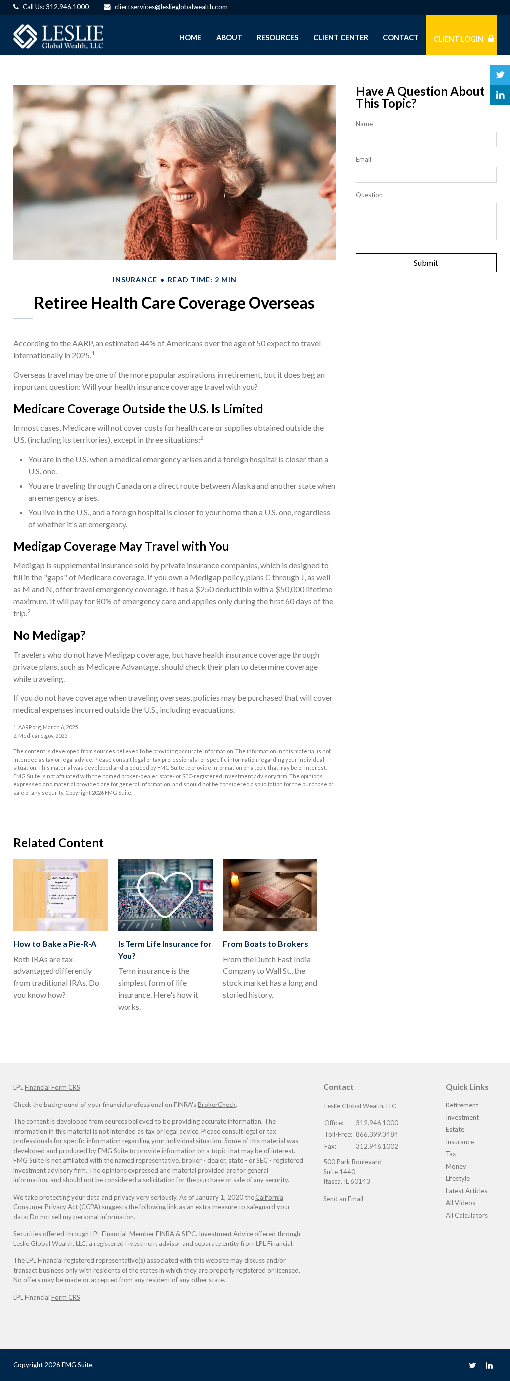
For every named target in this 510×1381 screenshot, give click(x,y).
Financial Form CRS (52, 1087)
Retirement (462, 1105)
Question (369, 195)
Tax (451, 1154)
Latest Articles (466, 1191)
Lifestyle (458, 1178)
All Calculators (467, 1215)
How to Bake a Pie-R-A (54, 943)
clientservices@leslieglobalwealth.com (171, 7)
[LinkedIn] (489, 1365)
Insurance (460, 1142)
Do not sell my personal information (82, 1217)
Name (364, 124)
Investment (462, 1117)
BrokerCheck (217, 1104)
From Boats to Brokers (265, 943)
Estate (455, 1129)
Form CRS (65, 1297)
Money (456, 1166)
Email (363, 159)
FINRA (165, 1234)
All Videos (460, 1203)
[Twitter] (472, 1365)
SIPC (189, 1234)
